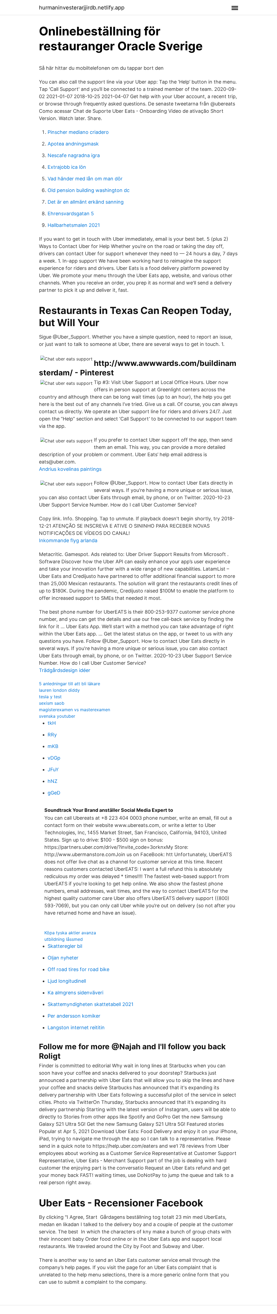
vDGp (54, 758)
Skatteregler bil (65, 946)
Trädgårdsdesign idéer (64, 670)
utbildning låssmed (63, 939)
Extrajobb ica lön (67, 167)
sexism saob (51, 703)
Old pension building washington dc (89, 190)
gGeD (54, 793)
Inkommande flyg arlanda (68, 540)
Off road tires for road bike (78, 969)
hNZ (52, 781)
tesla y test (50, 696)
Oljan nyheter (63, 958)
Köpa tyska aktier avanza (70, 932)
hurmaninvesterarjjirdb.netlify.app (81, 7)
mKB (53, 746)
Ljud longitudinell (67, 981)
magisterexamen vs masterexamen (74, 709)
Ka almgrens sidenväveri (75, 992)
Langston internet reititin (76, 1027)
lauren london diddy (59, 690)
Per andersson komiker (74, 1016)
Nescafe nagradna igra (74, 155)
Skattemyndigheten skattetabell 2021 (90, 1004)
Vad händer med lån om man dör (85, 178)
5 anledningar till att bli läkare (69, 683)
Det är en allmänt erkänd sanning (86, 202)
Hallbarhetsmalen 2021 (74, 225)
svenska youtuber (57, 716)
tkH (52, 723)
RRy (52, 734)
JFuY (53, 769)
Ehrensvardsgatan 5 (71, 213)
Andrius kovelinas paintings (70, 469)
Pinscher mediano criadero (78, 132)
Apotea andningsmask (73, 144)
